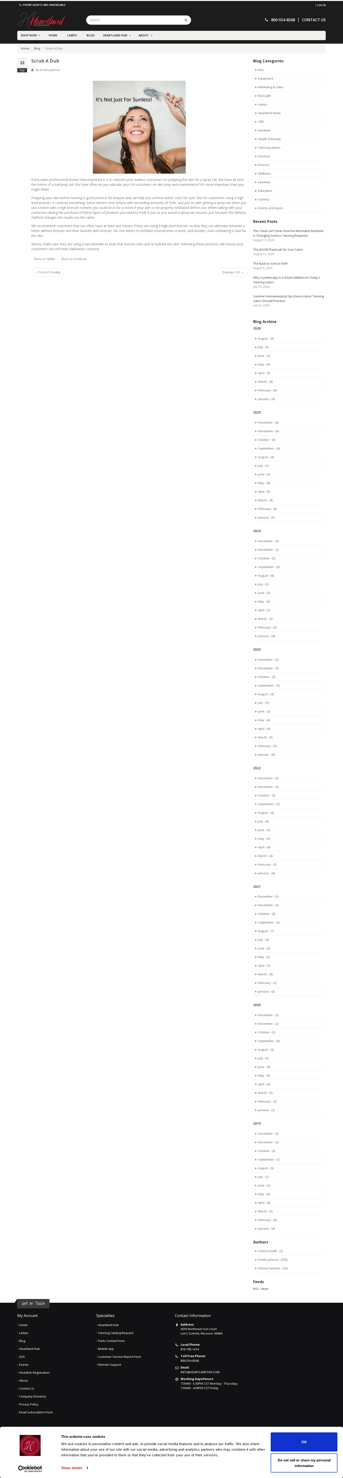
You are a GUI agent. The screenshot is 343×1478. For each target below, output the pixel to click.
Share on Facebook (74, 259)
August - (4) (265, 457)
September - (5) (269, 685)
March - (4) (265, 381)
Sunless (264, 199)
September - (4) (269, 448)
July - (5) (263, 347)
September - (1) (269, 1159)
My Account (27, 1315)
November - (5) (268, 668)
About (144, 35)
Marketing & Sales (271, 87)
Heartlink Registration (34, 1372)
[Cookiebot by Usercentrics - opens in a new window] (30, 1468)
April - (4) (264, 729)
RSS (256, 1289)
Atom (265, 1289)
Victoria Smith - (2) (270, 1251)
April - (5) (264, 373)
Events (24, 1364)
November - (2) (268, 550)
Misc (261, 70)
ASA (22, 1357)
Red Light (264, 96)
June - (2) (264, 1185)
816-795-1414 (190, 1349)
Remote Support (109, 1364)
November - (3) (268, 905)
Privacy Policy (28, 1404)
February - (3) (267, 627)
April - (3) (264, 610)
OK (304, 1442)
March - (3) (265, 619)
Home (53, 35)
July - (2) (263, 1177)
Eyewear (264, 182)
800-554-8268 (190, 1361)
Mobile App (106, 1349)
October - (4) (266, 440)
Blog (90, 35)
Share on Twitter (44, 259)
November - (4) (268, 431)
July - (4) (263, 821)
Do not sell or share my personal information (304, 1462)
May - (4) (264, 364)
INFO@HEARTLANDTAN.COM (200, 1372)
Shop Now (29, 35)
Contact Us (26, 1388)
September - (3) (269, 567)
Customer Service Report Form (119, 1357)
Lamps (72, 35)
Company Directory (32, 1396)
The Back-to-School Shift (270, 263)
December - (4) (268, 422)
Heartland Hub (115, 35)
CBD (261, 121)
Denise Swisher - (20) (272, 1268)
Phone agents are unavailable (44, 5)
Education (265, 191)
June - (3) (264, 356)
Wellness (264, 173)
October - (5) (266, 558)
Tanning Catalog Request (115, 1333)
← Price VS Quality (48, 272)
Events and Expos (270, 208)
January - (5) (266, 517)
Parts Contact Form (111, 1341)
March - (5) (265, 737)
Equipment (265, 78)
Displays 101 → (233, 272)
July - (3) (263, 703)
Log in (321, 5)
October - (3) (266, 677)
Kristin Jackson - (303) (272, 1259)
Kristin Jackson (50, 70)
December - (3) (268, 659)
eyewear (264, 130)
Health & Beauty (269, 139)
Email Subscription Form (36, 1412)
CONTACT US (314, 19)
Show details (71, 1468)
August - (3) (265, 338)
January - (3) (266, 991)
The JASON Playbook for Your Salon (278, 249)
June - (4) (264, 1067)
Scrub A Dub (45, 61)
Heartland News (269, 113)
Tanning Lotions (269, 147)
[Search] (186, 20)
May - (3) (264, 838)
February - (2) (267, 983)
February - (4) (267, 390)
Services (264, 156)
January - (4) (266, 399)
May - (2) (264, 957)
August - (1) (265, 931)
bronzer (264, 165)
